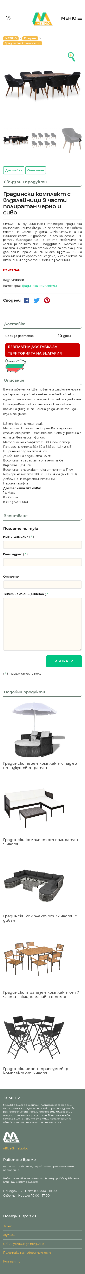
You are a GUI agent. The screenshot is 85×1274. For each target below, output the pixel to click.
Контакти (11, 1261)
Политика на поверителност (27, 1253)
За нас (8, 1226)
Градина (30, 38)
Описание (35, 170)
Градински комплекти (22, 43)
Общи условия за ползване (23, 1244)
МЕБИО (11, 38)
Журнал (9, 1235)
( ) (18, 537)
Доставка (13, 170)
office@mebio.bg (15, 1148)
